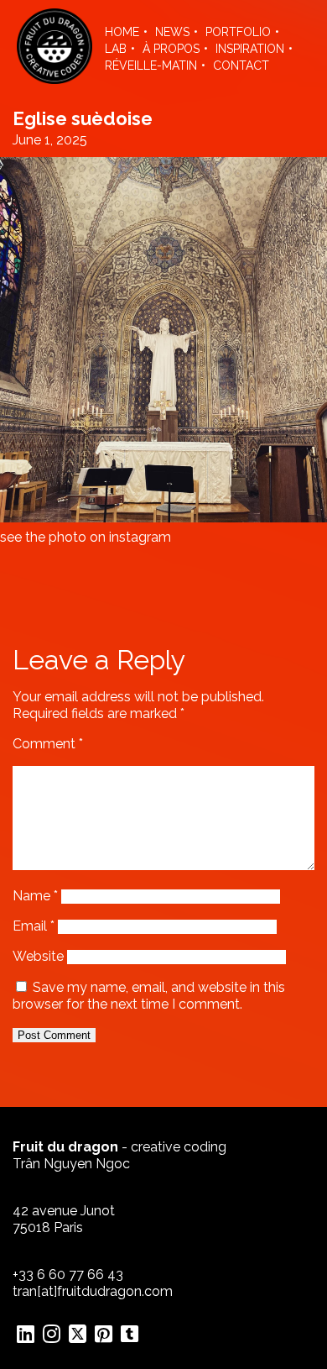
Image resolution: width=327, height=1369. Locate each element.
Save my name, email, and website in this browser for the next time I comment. (149, 995)
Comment (48, 744)
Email (33, 926)
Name (35, 896)
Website (38, 956)
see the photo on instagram (85, 537)
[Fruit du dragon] (54, 79)
